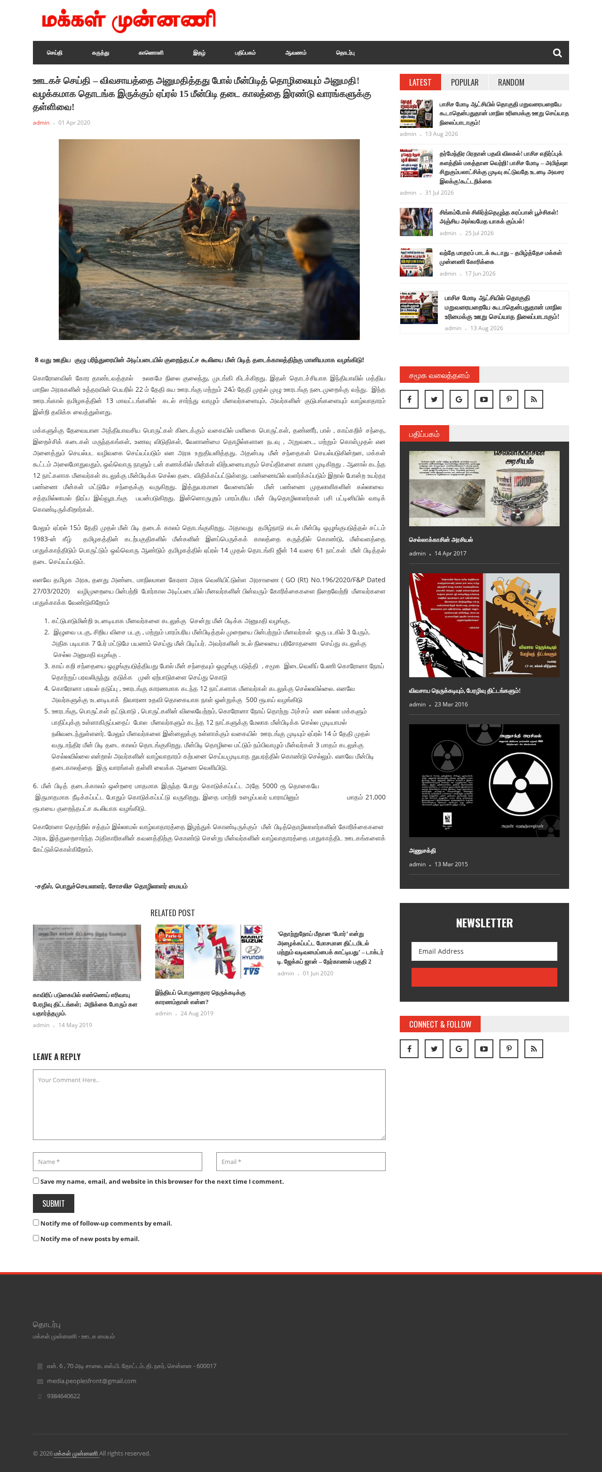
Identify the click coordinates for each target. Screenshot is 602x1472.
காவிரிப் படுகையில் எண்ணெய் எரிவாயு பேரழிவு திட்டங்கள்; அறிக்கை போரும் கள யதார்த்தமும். (85, 1004)
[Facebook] (409, 399)
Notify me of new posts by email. (90, 1239)
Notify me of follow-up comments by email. (106, 1223)
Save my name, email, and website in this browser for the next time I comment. (162, 1181)
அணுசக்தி (422, 850)
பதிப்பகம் (245, 52)
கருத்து (100, 52)
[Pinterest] (508, 399)
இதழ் (199, 52)
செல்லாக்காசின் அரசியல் (441, 539)
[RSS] (533, 399)
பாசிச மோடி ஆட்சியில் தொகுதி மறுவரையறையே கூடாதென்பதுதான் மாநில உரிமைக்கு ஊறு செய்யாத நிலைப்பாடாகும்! (504, 113)
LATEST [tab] (420, 82)
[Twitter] (434, 399)
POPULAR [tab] (465, 82)
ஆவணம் (296, 52)
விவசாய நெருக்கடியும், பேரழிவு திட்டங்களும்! (465, 690)
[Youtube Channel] (484, 399)
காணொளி (151, 52)
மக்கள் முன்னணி (76, 1453)
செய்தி (55, 52)
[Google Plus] (459, 399)
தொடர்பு (345, 52)
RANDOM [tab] (511, 82)
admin (41, 123)
